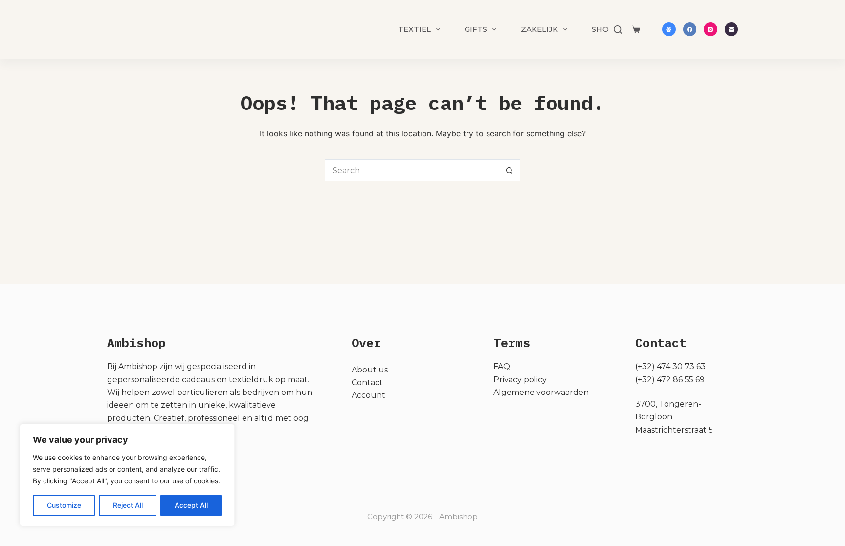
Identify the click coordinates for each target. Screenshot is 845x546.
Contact (367, 382)
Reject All (128, 505)
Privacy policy (520, 379)
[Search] (618, 29)
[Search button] (509, 170)
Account (368, 395)
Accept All (191, 505)
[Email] (731, 29)
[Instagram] (710, 29)
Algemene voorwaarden (541, 392)
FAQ (501, 366)
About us (370, 369)
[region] (127, 475)
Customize (64, 505)
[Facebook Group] (669, 29)
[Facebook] (690, 29)
